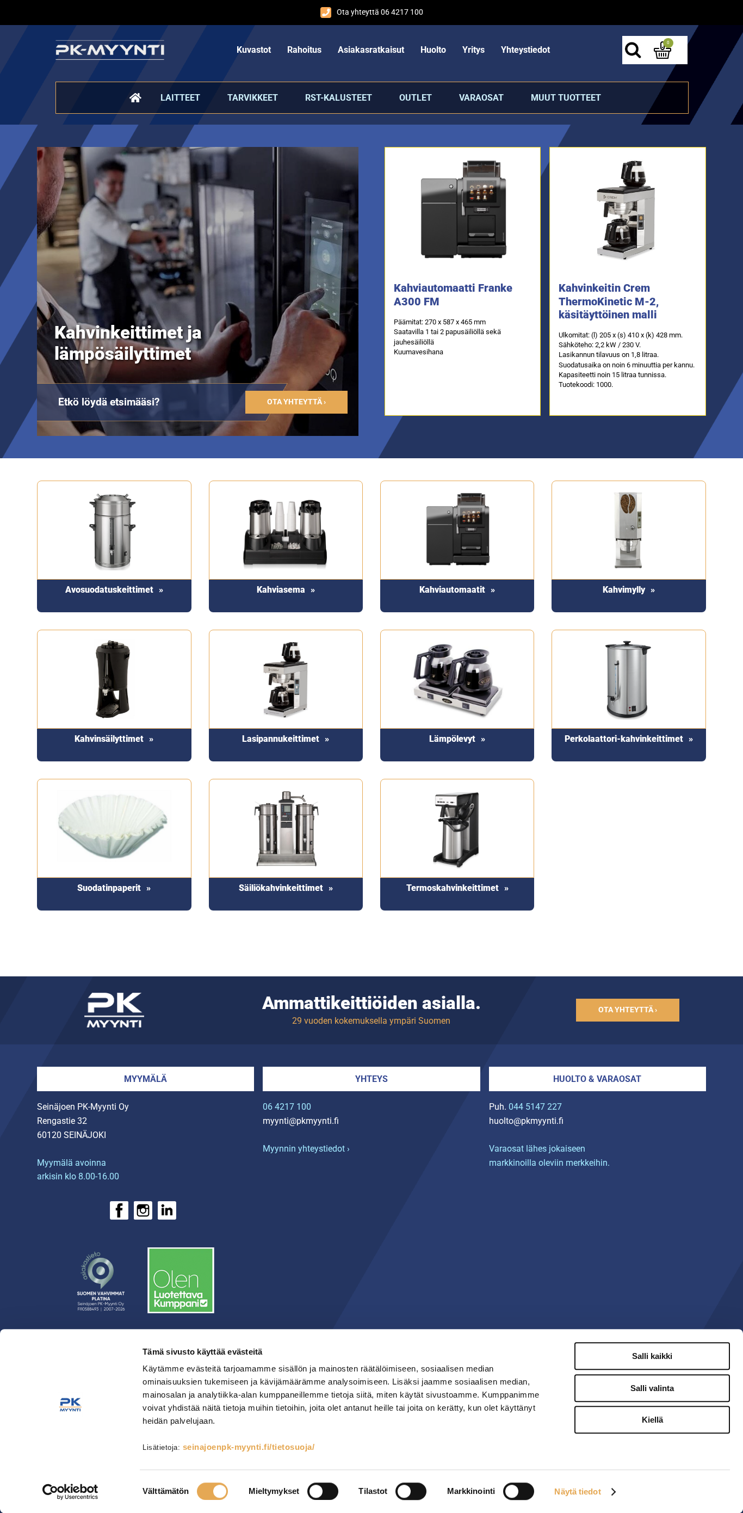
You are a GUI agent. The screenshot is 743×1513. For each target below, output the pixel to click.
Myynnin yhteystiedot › (306, 1148)
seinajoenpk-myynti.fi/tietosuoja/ (249, 1447)
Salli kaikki (652, 1356)
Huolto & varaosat (597, 1079)
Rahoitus (304, 50)
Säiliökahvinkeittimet (281, 888)
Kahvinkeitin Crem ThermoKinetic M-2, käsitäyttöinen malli (609, 301)
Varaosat (481, 98)
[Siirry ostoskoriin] (662, 50)
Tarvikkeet (252, 98)
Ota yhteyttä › (296, 402)
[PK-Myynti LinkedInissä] (167, 1210)
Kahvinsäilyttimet (109, 739)
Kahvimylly (624, 590)
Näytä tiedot (577, 1491)
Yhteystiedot (525, 50)
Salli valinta (652, 1388)
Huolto (433, 50)
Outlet (415, 98)
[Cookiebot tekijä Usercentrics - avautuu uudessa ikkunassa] (70, 1492)
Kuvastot (254, 50)
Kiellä (652, 1419)
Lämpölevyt (452, 739)
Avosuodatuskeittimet (109, 590)
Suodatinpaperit (109, 888)
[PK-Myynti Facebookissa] (119, 1210)
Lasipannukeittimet (280, 739)
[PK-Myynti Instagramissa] (143, 1210)
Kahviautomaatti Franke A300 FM (453, 294)
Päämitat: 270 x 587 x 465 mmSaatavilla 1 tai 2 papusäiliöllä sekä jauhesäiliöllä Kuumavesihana (447, 337)
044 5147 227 (535, 1107)
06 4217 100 (287, 1107)
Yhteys (371, 1079)
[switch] (322, 1491)
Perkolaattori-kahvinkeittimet (624, 739)
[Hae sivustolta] (633, 50)
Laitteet (180, 98)
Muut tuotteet (566, 98)
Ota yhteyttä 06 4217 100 (380, 12)
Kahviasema (281, 590)
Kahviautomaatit (452, 590)
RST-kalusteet (338, 98)
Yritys (473, 50)
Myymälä (145, 1079)
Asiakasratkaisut (371, 50)
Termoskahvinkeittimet (452, 888)
